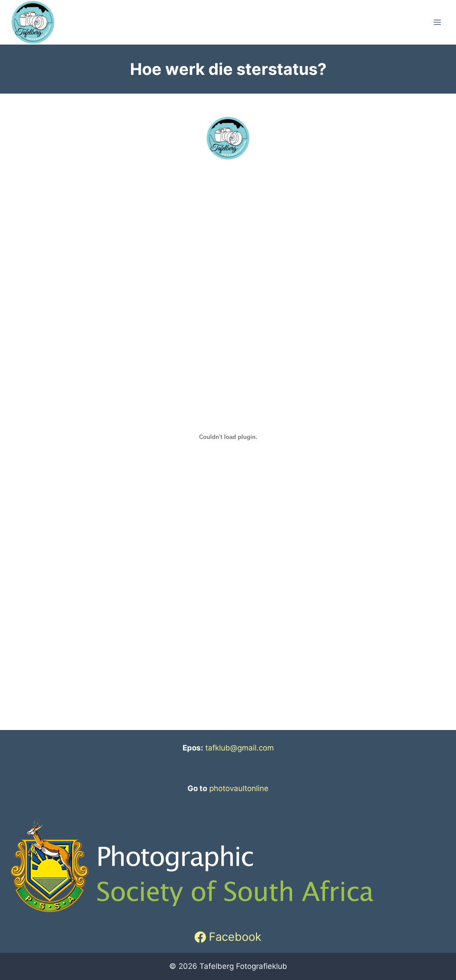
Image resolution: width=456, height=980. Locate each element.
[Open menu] (437, 22)
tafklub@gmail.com (239, 747)
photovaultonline (239, 788)
